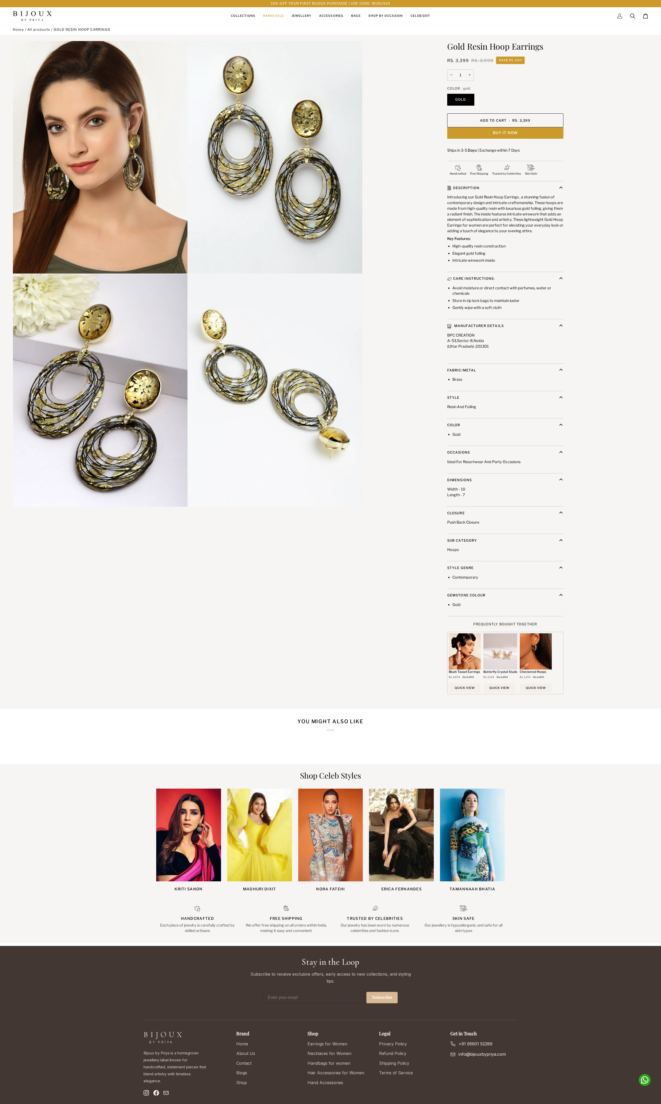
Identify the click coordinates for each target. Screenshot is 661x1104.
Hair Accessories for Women (336, 1072)
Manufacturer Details (478, 326)
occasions (458, 452)
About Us (245, 1053)
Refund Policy (392, 1053)
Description (466, 188)
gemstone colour (466, 595)
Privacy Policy (393, 1043)
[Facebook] (156, 1093)
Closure (456, 513)
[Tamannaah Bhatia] (472, 835)
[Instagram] (146, 1093)
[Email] (166, 1093)
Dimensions (459, 480)
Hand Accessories (325, 1082)
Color (453, 425)
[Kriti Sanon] (188, 835)
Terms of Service (396, 1072)
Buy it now (505, 132)
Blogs (241, 1072)
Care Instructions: (474, 278)
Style (453, 397)
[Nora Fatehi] (330, 835)
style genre (460, 568)
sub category (462, 540)
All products (38, 29)
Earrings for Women (327, 1043)
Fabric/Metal (461, 370)
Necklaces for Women (329, 1053)
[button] (243, 16)
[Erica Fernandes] (401, 835)
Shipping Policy (394, 1063)
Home (18, 29)
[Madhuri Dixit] (259, 835)
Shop (241, 1082)
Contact (243, 1063)
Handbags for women (329, 1063)
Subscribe (382, 997)
